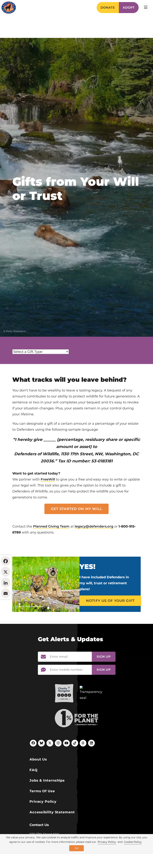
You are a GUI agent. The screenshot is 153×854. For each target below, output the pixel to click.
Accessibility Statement (52, 812)
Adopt (129, 7)
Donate (108, 7)
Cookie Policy (133, 842)
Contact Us (39, 825)
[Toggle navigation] (146, 7)
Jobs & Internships (47, 780)
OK (76, 848)
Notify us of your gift (110, 601)
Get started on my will (76, 509)
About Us (38, 759)
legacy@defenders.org (94, 526)
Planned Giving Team (51, 526)
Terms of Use (42, 791)
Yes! (87, 566)
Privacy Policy (43, 801)
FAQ (33, 770)
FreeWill (48, 479)
